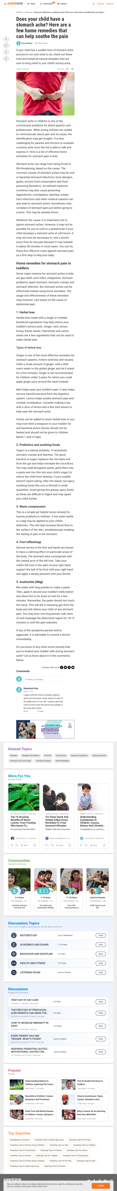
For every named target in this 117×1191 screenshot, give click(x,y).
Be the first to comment (19, 1016)
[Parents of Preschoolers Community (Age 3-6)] (19, 889)
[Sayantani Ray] (19, 689)
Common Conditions (79, 755)
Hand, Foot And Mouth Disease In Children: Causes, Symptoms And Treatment (39, 1114)
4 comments (15, 1003)
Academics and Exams (34, 944)
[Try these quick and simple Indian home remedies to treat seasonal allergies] (58, 797)
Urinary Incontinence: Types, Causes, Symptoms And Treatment (90, 1099)
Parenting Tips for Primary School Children (27, 1145)
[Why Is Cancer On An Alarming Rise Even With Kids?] (68, 1115)
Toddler (18, 69)
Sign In (100, 4)
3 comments (15, 1029)
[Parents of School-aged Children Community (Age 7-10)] (45, 889)
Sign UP (109, 4)
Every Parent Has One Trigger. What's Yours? (26, 1037)
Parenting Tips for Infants (77, 1150)
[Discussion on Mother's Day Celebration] (14, 935)
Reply (42, 711)
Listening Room (30, 972)
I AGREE (100, 1186)
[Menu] (5, 4)
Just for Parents (64, 972)
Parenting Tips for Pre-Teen (80, 1140)
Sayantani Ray (31, 688)
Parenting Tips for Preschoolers (23, 1150)
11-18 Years (62, 945)
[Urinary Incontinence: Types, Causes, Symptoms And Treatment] (68, 1099)
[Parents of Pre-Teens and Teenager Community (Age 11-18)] (71, 889)
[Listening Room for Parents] (14, 972)
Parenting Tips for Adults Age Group (49, 1140)
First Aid (47, 755)
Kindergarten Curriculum (20, 1140)
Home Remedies (62, 761)
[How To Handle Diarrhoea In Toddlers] (68, 1084)
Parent (24, 814)
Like (26, 711)
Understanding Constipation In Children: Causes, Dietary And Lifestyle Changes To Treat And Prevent (92, 824)
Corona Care (61, 755)
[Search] (93, 4)
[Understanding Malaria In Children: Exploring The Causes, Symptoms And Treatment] (16, 1084)
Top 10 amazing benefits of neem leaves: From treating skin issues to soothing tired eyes (23, 822)
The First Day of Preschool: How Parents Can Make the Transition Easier (29, 1012)
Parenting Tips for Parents (51, 1150)
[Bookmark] (6, 58)
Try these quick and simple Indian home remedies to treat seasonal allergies (56, 821)
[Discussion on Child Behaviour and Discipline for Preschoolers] (14, 954)
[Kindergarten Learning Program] (45, 729)
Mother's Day (28, 935)
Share (26, 845)
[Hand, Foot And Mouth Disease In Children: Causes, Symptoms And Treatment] (16, 1115)
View (101, 935)
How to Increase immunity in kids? (29, 1024)
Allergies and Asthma (30, 755)
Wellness (19, 12)
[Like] (12, 845)
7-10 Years (62, 963)
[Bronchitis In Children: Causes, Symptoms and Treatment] (16, 1099)
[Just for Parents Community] (97, 889)
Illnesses (28, 12)
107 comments (16, 1055)
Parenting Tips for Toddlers (84, 1145)
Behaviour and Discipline (36, 953)
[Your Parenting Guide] (15, 4)
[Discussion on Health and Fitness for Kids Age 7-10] (14, 963)
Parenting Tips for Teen (59, 1145)
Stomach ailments (43, 761)
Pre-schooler (15, 814)
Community (48, 3)
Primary (26, 69)
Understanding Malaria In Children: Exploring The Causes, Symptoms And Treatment (39, 1084)
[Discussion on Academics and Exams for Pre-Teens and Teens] (14, 944)
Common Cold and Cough (20, 761)
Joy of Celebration (65, 935)
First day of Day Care (24, 1000)
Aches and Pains (99, 755)
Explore (63, 4)
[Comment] (17, 845)
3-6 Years (61, 954)
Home (32, 4)
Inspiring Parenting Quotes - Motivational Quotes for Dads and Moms (30, 1050)
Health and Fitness (32, 963)
